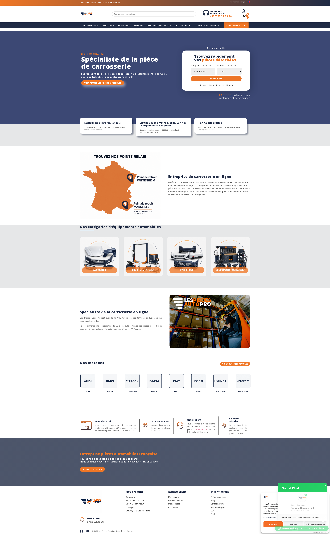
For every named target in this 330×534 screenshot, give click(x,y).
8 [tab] (165, 402)
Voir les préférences (315, 524)
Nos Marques (90, 25)
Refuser (293, 524)
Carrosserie (107, 25)
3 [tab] (152, 402)
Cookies (295, 530)
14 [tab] (180, 402)
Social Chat (290, 488)
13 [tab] (178, 402)
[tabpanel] (88, 384)
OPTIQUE (138, 25)
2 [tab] (149, 402)
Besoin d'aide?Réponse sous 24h (217, 12)
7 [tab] (162, 402)
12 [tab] (175, 402)
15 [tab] (183, 402)
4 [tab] (154, 402)
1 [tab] (147, 402)
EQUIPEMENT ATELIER (236, 25)
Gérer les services (269, 518)
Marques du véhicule (201, 65)
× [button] (325, 485)
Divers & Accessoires (208, 25)
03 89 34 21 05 (201, 429)
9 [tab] (167, 402)
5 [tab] (157, 402)
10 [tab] (170, 402)
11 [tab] (172, 402)
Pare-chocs (124, 25)
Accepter (273, 524)
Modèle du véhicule (226, 65)
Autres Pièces (183, 25)
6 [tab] (160, 402)
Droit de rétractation (159, 25)
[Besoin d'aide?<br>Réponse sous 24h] (206, 12)
